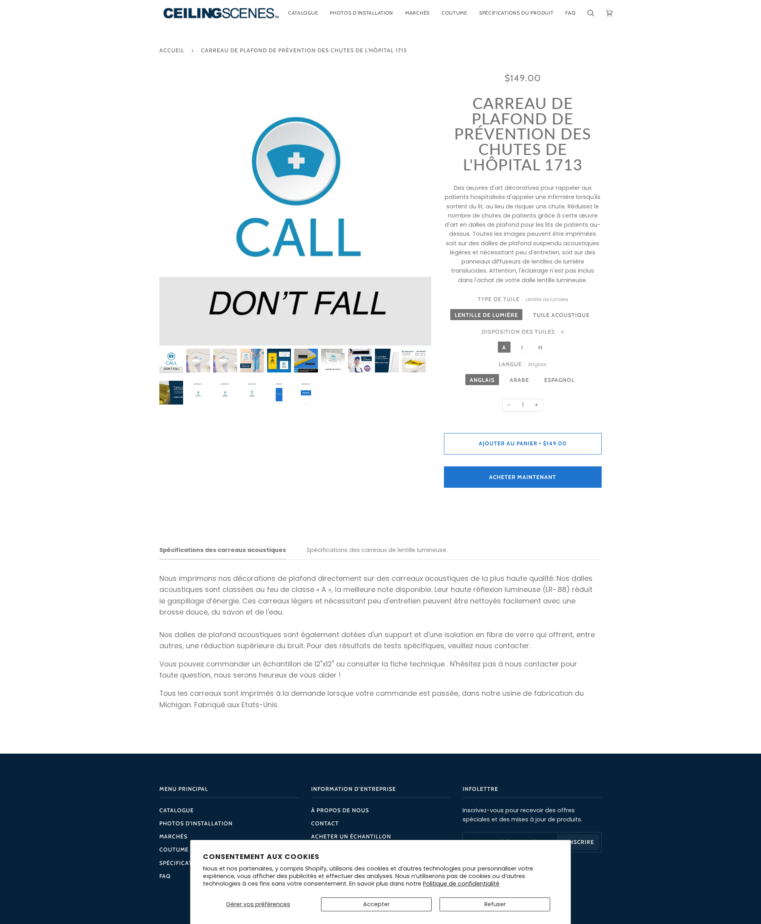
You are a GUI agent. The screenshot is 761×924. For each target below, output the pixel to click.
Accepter (376, 904)
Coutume (174, 849)
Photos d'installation (196, 823)
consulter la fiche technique (396, 664)
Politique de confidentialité (461, 884)
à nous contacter (528, 664)
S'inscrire (578, 842)
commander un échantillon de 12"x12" (270, 664)
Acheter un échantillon (351, 836)
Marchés (173, 836)
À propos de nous (340, 810)
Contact (325, 823)
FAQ (165, 876)
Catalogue (176, 810)
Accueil (171, 50)
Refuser (495, 904)
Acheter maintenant (522, 477)
